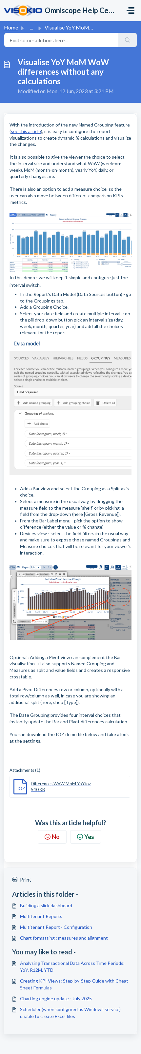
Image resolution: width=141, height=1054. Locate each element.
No (56, 836)
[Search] (127, 40)
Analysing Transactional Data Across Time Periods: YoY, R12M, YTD (72, 966)
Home (11, 27)
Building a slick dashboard (46, 905)
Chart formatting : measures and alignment (64, 938)
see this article (26, 131)
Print (25, 879)
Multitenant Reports (41, 916)
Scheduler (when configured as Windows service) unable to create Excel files (70, 1012)
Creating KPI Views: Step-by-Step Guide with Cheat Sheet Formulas (74, 984)
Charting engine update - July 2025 (56, 998)
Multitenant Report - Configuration (56, 927)
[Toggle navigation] (130, 10)
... (31, 27)
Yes (89, 836)
